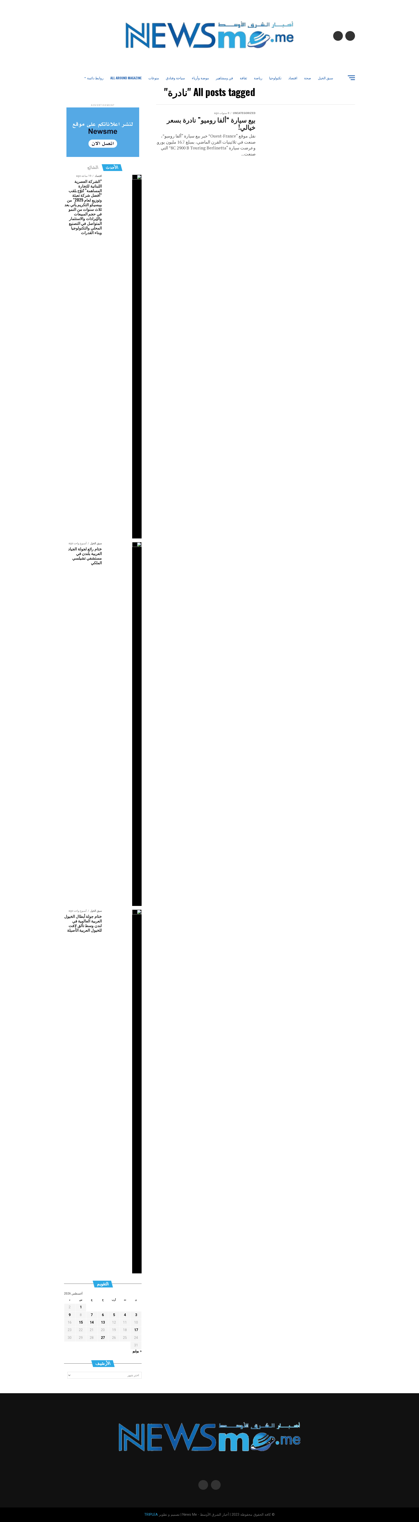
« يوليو (137, 1351)
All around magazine (126, 77)
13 (103, 1322)
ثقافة (243, 77)
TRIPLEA (151, 1515)
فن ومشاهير (224, 77)
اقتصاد (292, 77)
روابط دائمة (95, 77)
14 (92, 1322)
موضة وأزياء (200, 77)
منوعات (153, 77)
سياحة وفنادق (175, 77)
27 (103, 1338)
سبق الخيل (325, 77)
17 (136, 1330)
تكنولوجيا (275, 77)
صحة (307, 77)
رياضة (258, 77)
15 (81, 1322)
